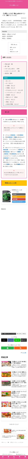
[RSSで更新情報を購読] (20, 348)
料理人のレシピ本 (14, 51)
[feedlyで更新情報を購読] (7, 348)
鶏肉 (25, 333)
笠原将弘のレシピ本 (17, 190)
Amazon (15, 196)
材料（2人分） (13, 47)
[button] (24, 340)
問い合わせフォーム (20, 454)
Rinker (18, 191)
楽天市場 (15, 199)
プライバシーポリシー (7, 454)
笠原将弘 (20, 333)
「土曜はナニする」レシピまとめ (9, 333)
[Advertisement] (14, 270)
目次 (12, 44)
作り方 (11, 49)
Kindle (14, 194)
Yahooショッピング (17, 201)
